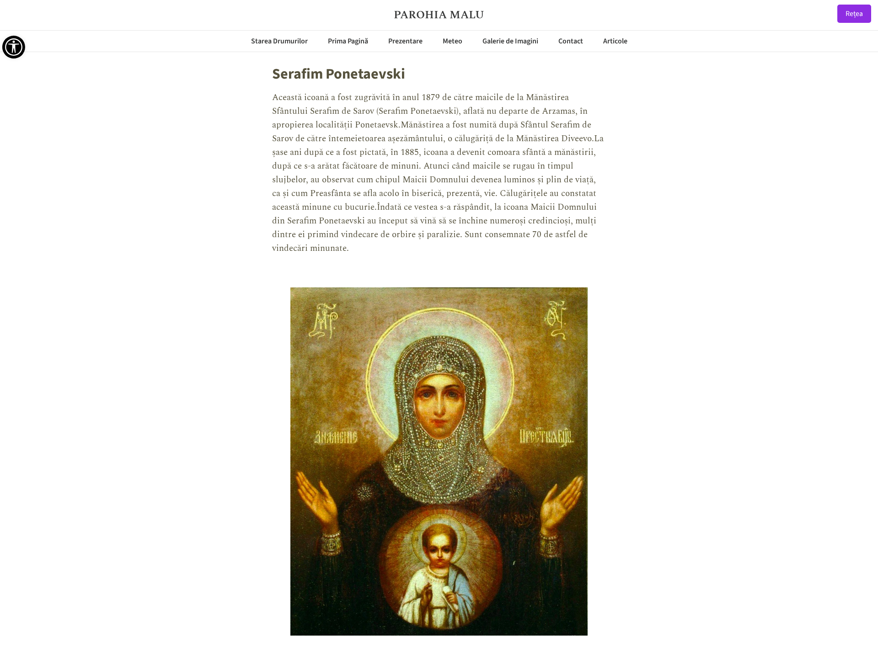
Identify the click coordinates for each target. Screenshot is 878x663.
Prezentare (405, 41)
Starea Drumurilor (279, 41)
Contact (570, 41)
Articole (615, 41)
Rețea (854, 14)
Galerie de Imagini (510, 41)
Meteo (452, 41)
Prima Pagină (348, 41)
